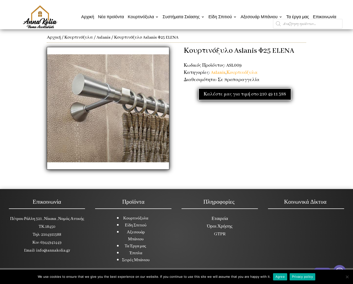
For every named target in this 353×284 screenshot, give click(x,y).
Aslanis (103, 37)
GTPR (219, 234)
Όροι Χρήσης (219, 226)
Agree (280, 276)
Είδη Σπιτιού (220, 16)
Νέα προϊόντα (111, 16)
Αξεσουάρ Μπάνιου (259, 16)
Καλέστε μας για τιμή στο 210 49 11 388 (245, 94)
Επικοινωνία (324, 16)
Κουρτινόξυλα (141, 16)
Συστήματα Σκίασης (181, 16)
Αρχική (87, 16)
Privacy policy (302, 276)
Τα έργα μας (297, 16)
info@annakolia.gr (53, 250)
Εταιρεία (220, 219)
